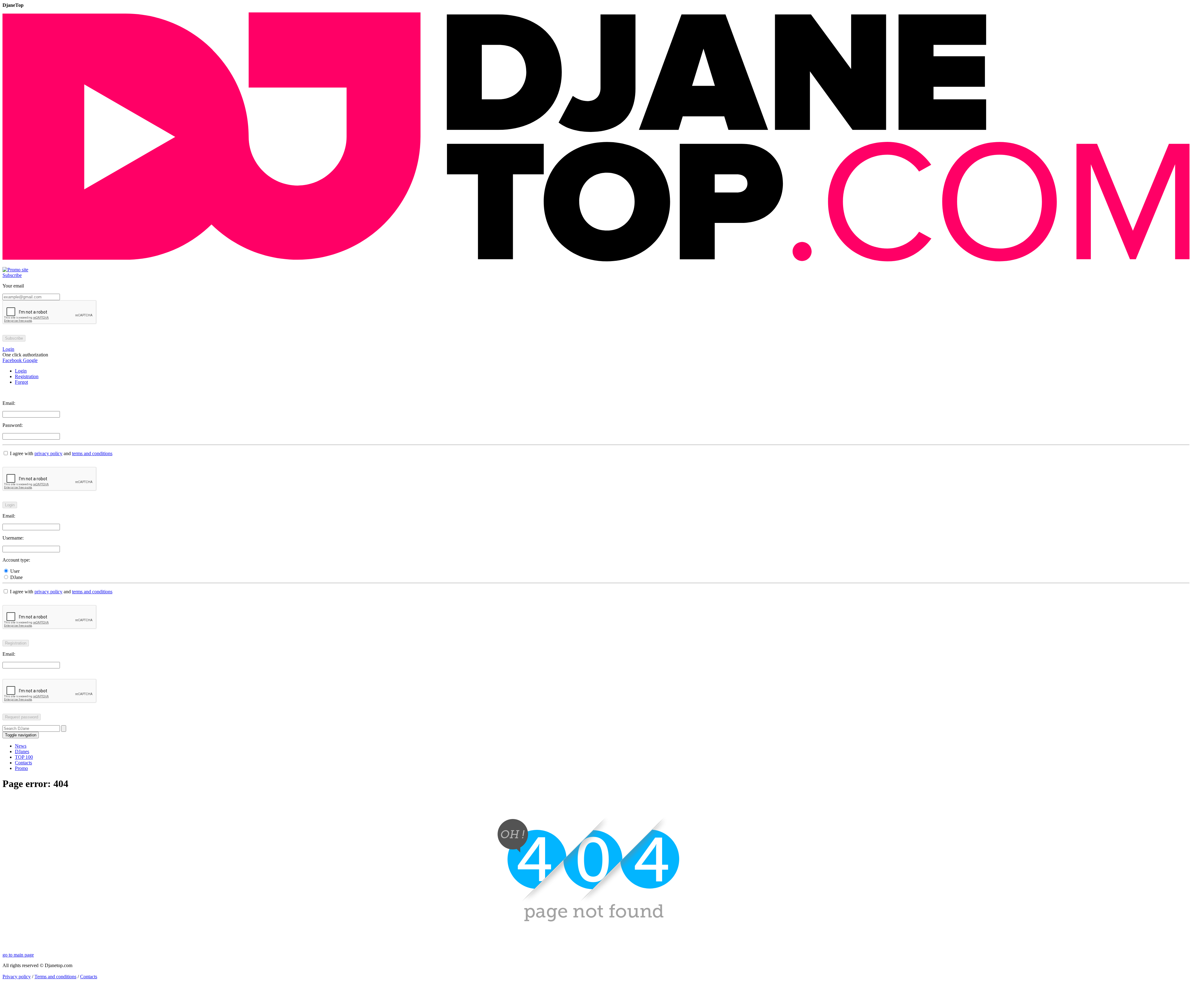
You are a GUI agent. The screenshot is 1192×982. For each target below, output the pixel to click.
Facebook (12, 360)
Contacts (23, 762)
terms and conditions (92, 453)
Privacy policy (16, 976)
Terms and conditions (55, 976)
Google (30, 360)
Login (21, 370)
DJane (16, 577)
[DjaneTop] (596, 264)
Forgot (21, 382)
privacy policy (48, 453)
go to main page (18, 954)
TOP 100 (24, 757)
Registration (26, 376)
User (14, 571)
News (20, 746)
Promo (21, 768)
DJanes (22, 751)
